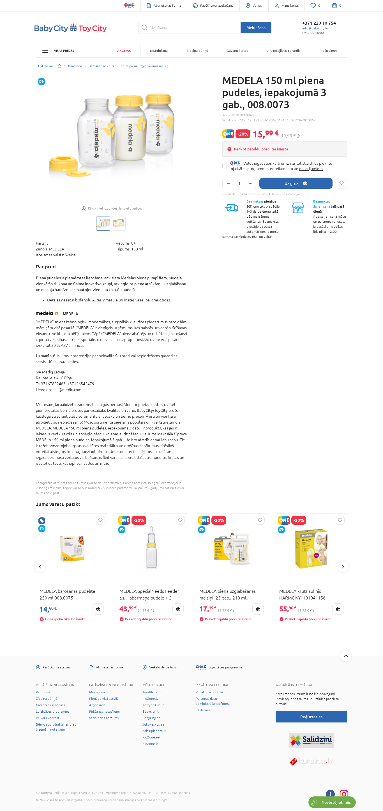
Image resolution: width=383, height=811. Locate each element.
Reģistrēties (311, 716)
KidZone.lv (150, 699)
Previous (40, 566)
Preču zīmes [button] (328, 51)
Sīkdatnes (203, 710)
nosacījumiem (311, 168)
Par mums (43, 692)
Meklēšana (256, 27)
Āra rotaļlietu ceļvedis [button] (283, 51)
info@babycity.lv (315, 28)
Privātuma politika (209, 692)
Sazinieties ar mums (104, 718)
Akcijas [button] (124, 50)
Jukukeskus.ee (153, 724)
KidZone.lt (150, 744)
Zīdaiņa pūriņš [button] (197, 51)
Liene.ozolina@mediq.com (58, 389)
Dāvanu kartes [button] (237, 51)
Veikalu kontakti (48, 718)
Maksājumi (97, 692)
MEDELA (70, 313)
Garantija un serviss (50, 705)
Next (343, 566)
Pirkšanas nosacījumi (104, 712)
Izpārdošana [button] (159, 51)
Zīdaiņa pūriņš (46, 699)
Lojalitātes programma (53, 712)
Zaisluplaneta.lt (154, 731)
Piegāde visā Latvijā (104, 699)
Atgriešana (97, 705)
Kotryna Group (153, 705)
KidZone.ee (151, 737)
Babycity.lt (150, 712)
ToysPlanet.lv (152, 692)
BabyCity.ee (151, 718)
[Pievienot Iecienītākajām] (341, 183)
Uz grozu (293, 183)
